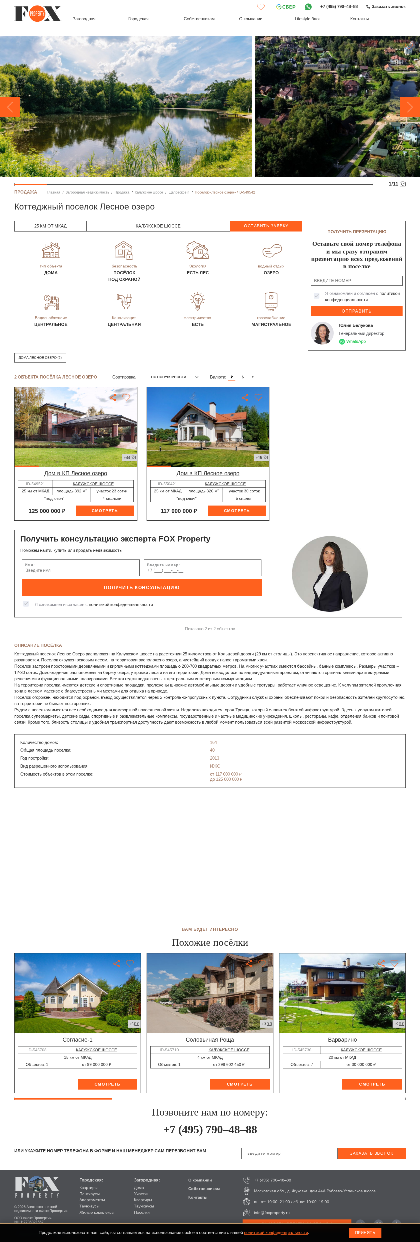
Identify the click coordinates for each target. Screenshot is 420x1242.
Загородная (84, 19)
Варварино (342, 1039)
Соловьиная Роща (210, 1039)
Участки (141, 1193)
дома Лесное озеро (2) (40, 358)
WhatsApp (356, 341)
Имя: (30, 565)
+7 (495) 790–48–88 (339, 6)
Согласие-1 (78, 1039)
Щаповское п (179, 192)
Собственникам (199, 19)
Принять (365, 1232)
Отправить (357, 311)
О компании (250, 19)
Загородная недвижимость (87, 192)
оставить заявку (266, 226)
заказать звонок (371, 1153)
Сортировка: (124, 377)
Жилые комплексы (96, 1212)
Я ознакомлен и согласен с (362, 296)
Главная (53, 192)
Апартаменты (92, 1199)
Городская (138, 19)
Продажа (122, 192)
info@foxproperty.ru (272, 1212)
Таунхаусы (89, 1206)
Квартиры (88, 1187)
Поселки (142, 1212)
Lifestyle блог (307, 19)
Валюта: (218, 377)
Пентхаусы (89, 1193)
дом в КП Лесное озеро (75, 473)
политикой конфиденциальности (121, 604)
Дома (139, 1187)
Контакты (359, 19)
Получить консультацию (142, 587)
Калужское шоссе (149, 192)
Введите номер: (163, 565)
